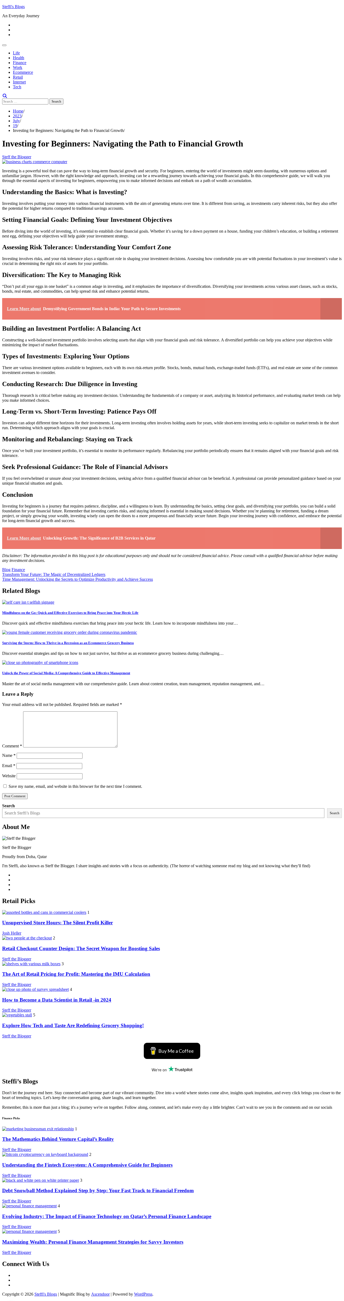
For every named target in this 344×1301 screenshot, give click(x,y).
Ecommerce (23, 72)
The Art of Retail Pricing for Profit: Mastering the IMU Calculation (76, 974)
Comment (12, 746)
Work (17, 67)
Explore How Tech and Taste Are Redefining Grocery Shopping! (73, 1025)
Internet (19, 82)
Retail (18, 77)
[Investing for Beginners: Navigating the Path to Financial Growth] (34, 161)
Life (16, 53)
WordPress (143, 1294)
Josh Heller (11, 933)
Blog (6, 569)
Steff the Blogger (16, 157)
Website (9, 776)
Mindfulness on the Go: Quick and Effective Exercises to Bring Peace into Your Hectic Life (70, 613)
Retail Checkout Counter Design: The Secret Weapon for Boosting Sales (81, 948)
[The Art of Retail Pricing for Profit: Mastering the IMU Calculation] (31, 963)
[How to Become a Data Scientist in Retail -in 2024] (35, 989)
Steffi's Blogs (13, 6)
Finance (19, 62)
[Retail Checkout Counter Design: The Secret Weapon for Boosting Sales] (27, 938)
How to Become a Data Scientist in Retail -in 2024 (56, 1000)
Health (18, 57)
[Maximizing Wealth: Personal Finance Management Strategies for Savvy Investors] (29, 1231)
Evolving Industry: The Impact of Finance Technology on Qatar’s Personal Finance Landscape (106, 1216)
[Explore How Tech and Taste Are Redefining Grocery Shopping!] (17, 1015)
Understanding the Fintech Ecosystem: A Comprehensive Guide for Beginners (87, 1165)
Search (8, 805)
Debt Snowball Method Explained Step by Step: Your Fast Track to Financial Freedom (98, 1190)
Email (8, 765)
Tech (17, 87)
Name (9, 755)
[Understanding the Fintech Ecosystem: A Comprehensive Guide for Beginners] (45, 1154)
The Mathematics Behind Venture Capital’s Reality (58, 1139)
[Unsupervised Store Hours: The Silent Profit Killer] (44, 912)
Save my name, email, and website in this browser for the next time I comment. (75, 786)
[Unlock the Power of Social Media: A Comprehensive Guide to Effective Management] (40, 662)
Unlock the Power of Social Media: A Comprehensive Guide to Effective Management (66, 673)
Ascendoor (100, 1294)
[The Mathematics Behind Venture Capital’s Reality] (38, 1129)
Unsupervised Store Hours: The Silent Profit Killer (57, 922)
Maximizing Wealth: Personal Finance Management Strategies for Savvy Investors (92, 1242)
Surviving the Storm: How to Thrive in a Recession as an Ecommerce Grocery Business (68, 643)
